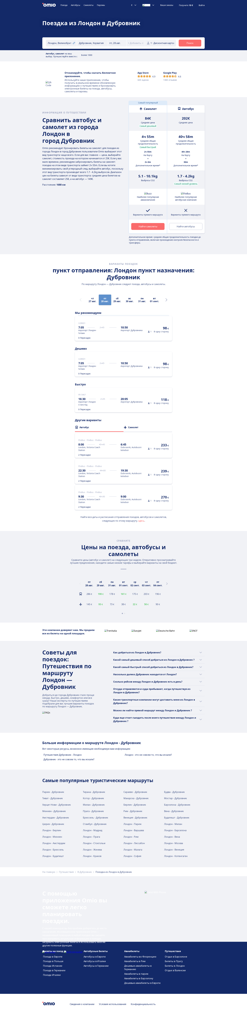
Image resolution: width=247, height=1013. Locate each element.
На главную (48, 872)
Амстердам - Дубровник (55, 817)
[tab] (99, 427)
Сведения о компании (82, 1004)
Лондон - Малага (133, 849)
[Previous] (80, 583)
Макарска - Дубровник (136, 798)
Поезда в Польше (53, 961)
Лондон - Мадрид (92, 830)
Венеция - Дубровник (135, 817)
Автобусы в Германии (96, 965)
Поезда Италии (52, 975)
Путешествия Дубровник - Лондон (62, 754)
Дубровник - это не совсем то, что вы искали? (68, 759)
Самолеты (88, 5)
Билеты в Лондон (175, 965)
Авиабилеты (132, 951)
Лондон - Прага (91, 836)
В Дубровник (84, 872)
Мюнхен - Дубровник (54, 811)
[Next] (166, 299)
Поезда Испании (52, 965)
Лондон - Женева (92, 849)
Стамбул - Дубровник (94, 824)
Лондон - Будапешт (53, 856)
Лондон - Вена (172, 836)
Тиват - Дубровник (52, 798)
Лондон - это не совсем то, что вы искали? (148, 754)
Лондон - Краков (92, 856)
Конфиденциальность (143, 1004)
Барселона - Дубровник (177, 804)
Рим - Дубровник (133, 811)
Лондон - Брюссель (53, 849)
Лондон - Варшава (134, 830)
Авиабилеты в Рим (135, 961)
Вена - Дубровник (174, 811)
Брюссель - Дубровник (95, 817)
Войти (202, 5)
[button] (117, 43)
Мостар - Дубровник (175, 798)
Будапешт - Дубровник (176, 817)
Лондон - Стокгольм (94, 843)
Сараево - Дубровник (135, 792)
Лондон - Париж (133, 824)
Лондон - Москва (173, 843)
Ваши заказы (166, 5)
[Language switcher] (148, 5)
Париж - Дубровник (53, 792)
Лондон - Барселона (175, 830)
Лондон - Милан (173, 824)
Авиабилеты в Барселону (138, 978)
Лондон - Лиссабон (134, 843)
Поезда (63, 5)
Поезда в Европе (52, 956)
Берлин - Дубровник (135, 804)
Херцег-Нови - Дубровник (56, 804)
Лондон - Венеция (174, 849)
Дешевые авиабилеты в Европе (142, 983)
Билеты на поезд (53, 951)
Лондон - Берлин (51, 830)
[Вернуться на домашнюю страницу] (51, 5)
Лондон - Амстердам (53, 843)
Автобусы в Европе (95, 956)
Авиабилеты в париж (136, 973)
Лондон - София (132, 856)
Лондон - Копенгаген (176, 856)
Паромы (101, 5)
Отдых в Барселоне (176, 956)
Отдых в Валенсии (175, 970)
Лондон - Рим (131, 836)
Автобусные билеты (96, 951)
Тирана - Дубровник (94, 792)
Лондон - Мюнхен (52, 836)
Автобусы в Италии (95, 961)
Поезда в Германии (54, 970)
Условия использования (112, 1004)
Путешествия (66, 872)
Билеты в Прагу (174, 961)
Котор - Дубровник (93, 798)
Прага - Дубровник (93, 811)
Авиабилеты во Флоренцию (140, 956)
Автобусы (75, 5)
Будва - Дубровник (174, 792)
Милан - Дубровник (94, 804)
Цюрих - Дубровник (53, 824)
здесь (141, 520)
